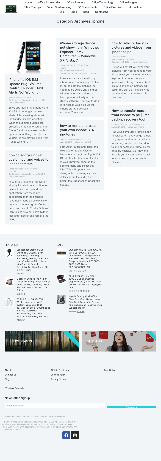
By (20, 100)
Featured (88, 65)
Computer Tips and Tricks (71, 65)
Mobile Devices (22, 97)
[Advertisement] (120, 437)
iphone (12, 97)
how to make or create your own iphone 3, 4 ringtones (78, 130)
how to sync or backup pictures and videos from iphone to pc (131, 47)
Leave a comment (17, 102)
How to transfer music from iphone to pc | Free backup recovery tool (130, 115)
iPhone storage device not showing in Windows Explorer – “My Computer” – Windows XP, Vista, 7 (79, 51)
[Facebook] (66, 435)
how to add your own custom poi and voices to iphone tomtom (28, 159)
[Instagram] (75, 435)
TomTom (12, 171)
